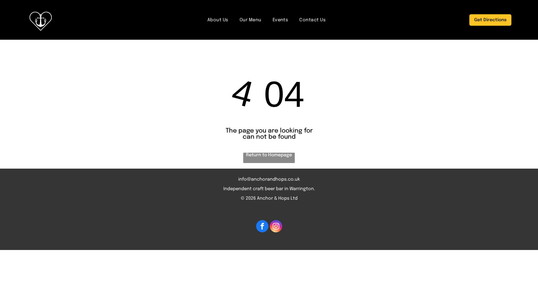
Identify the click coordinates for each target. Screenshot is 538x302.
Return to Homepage (269, 155)
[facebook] (262, 227)
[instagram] (276, 227)
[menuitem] (218, 20)
